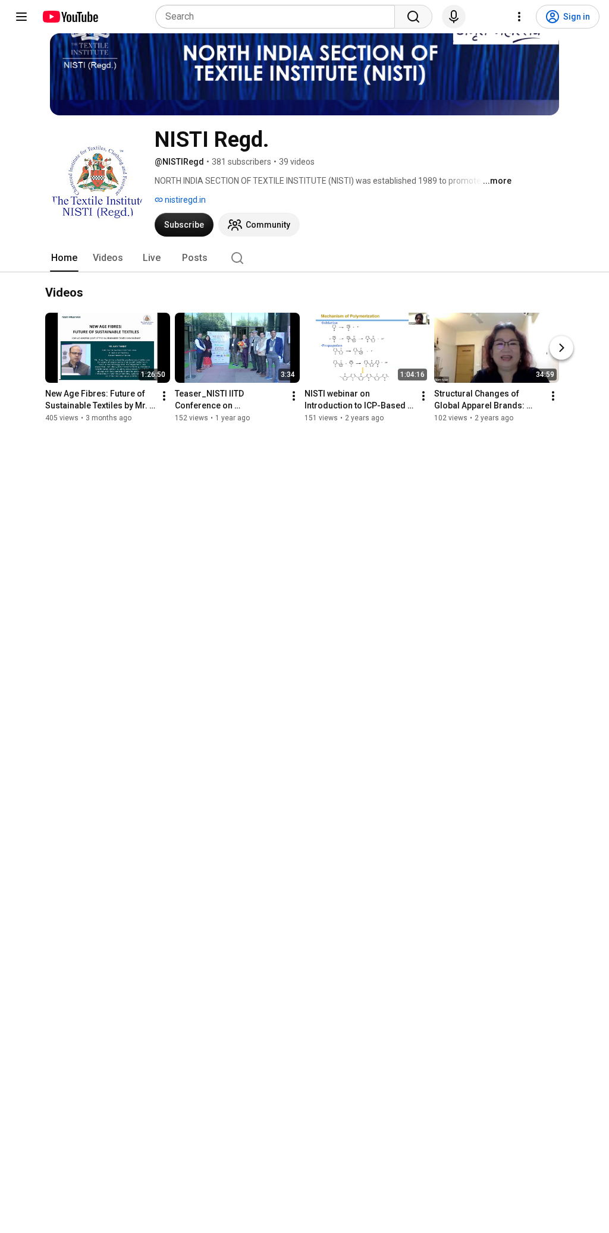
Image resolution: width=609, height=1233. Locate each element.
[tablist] (304, 258)
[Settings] (519, 17)
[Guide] (21, 17)
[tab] (64, 258)
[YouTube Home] (69, 16)
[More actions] (164, 396)
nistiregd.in (184, 200)
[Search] (413, 17)
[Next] (561, 348)
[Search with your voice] (454, 17)
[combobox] (278, 17)
